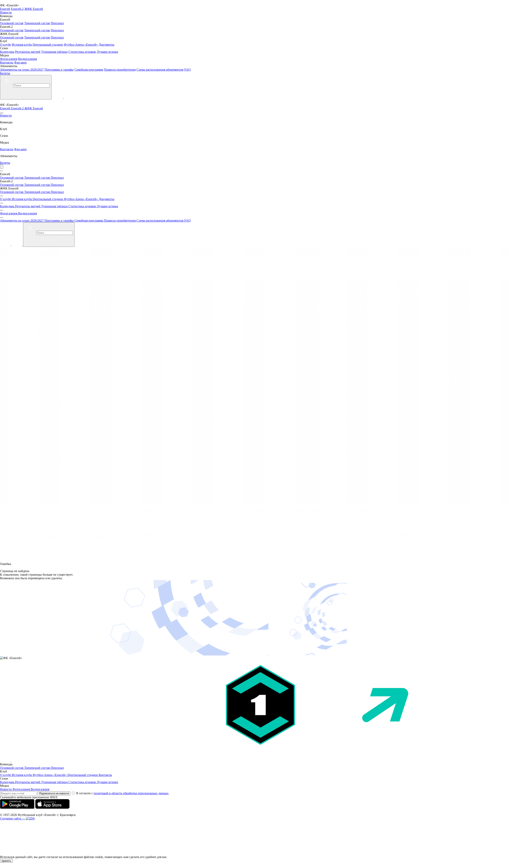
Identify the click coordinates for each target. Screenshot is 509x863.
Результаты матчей (27, 51)
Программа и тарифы (59, 69)
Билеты (5, 73)
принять (6, 860)
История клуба (22, 44)
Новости (6, 12)
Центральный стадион (48, 44)
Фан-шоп (20, 62)
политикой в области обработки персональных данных (131, 793)
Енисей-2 (17, 9)
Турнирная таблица (54, 51)
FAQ (187, 69)
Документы (106, 44)
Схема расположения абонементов (160, 69)
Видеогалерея (27, 59)
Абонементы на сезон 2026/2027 (22, 69)
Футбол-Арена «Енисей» (81, 44)
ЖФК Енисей (33, 9)
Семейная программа (88, 69)
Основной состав (11, 23)
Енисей (5, 9)
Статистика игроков (82, 51)
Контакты (6, 62)
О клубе (5, 44)
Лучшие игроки (107, 51)
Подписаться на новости (54, 793)
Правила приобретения (120, 69)
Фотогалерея (8, 59)
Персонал (57, 23)
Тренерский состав (37, 23)
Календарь (7, 51)
